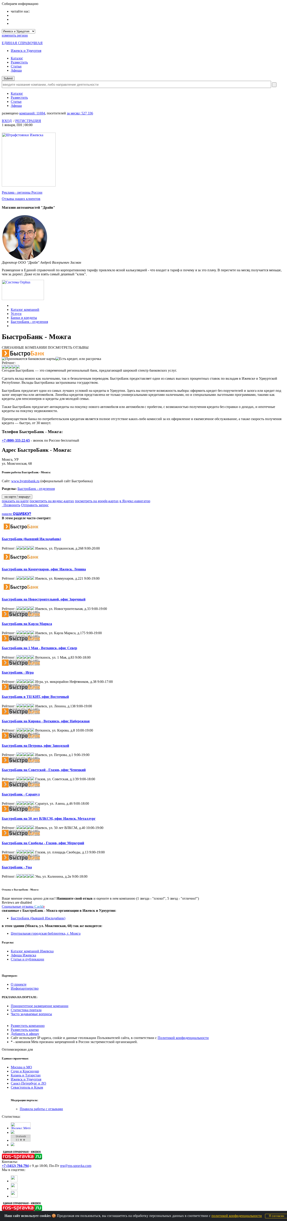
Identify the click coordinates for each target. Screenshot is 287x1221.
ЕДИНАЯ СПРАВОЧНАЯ (22, 43)
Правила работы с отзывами (41, 1109)
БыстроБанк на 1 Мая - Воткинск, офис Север (39, 648)
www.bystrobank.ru (25, 481)
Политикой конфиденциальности (183, 1038)
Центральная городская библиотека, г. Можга (45, 933)
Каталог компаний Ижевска (32, 951)
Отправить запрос (35, 505)
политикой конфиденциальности (236, 1216)
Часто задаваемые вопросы (31, 1014)
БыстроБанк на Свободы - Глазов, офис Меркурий (43, 843)
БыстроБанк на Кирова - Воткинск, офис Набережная (46, 721)
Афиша (16, 70)
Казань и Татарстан (26, 1075)
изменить (15, 35)
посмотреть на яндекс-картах (52, 501)
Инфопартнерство (25, 988)
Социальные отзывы (23, 906)
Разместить (19, 62)
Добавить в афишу (25, 1034)
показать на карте (15, 501)
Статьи (16, 66)
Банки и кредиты (24, 318)
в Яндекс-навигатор (135, 501)
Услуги (16, 314)
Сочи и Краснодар (25, 1071)
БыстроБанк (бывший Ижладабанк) (31, 539)
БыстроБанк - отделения (29, 322)
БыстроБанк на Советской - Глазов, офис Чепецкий (44, 770)
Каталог (17, 58)
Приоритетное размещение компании (39, 1006)
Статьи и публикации (27, 959)
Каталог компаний (25, 309)
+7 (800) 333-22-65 (16, 440)
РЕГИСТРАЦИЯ (28, 121)
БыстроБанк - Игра (18, 672)
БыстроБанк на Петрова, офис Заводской (35, 746)
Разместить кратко (25, 1030)
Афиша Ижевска (23, 955)
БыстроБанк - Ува (17, 867)
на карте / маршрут (17, 496)
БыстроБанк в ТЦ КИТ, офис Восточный (35, 697)
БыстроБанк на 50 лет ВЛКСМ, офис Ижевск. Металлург (49, 818)
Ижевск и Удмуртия (26, 51)
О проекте (18, 984)
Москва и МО (21, 1067)
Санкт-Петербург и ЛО (28, 1083)
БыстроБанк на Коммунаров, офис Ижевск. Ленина (44, 569)
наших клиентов (21, 199)
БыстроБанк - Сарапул (21, 794)
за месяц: (80, 113)
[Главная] (12, 305)
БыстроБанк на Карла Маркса (27, 624)
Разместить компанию (28, 1026)
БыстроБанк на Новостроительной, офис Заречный (43, 599)
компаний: (32, 113)
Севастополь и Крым (27, 1087)
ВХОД (7, 121)
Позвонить (11, 505)
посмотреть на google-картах (97, 501)
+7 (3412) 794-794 (15, 1166)
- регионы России (22, 192)
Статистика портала (26, 1010)
